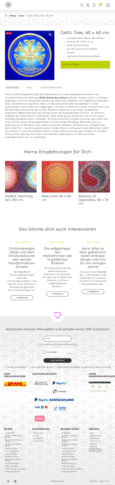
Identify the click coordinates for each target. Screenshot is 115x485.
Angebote (9, 433)
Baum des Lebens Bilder (13, 460)
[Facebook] (15, 481)
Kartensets (38, 433)
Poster (36, 436)
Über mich (104, 481)
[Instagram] (8, 481)
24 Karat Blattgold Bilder (13, 436)
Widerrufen (95, 450)
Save (9, 33)
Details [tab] (29, 87)
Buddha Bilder (11, 457)
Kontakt (93, 481)
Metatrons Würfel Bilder (13, 445)
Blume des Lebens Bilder (13, 441)
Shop (13, 16)
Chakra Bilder (11, 448)
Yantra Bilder (11, 454)
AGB (91, 433)
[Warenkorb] (94, 5)
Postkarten (38, 438)
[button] (108, 5)
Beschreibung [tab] (12, 87)
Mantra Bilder (11, 466)
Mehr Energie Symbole (15, 469)
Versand (93, 444)
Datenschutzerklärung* (67, 344)
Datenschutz (95, 436)
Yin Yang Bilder (12, 451)
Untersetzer (38, 441)
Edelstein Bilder (12, 464)
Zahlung (93, 446)
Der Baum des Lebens (54, 98)
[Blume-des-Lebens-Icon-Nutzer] (88, 5)
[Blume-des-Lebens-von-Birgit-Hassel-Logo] (8, 5)
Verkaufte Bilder (12, 472)
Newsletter (95, 438)
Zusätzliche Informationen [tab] (51, 87)
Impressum (95, 441)
